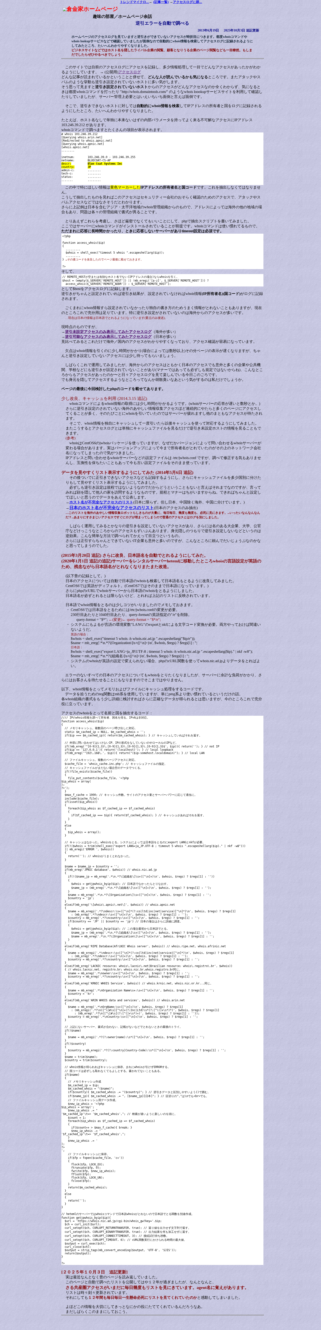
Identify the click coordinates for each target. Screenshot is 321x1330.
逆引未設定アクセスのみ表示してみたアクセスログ (108, 332)
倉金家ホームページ (92, 9)
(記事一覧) (161, 2)
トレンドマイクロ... (134, 2)
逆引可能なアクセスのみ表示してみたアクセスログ (108, 337)
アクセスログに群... (187, 2)
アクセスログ (129, 72)
